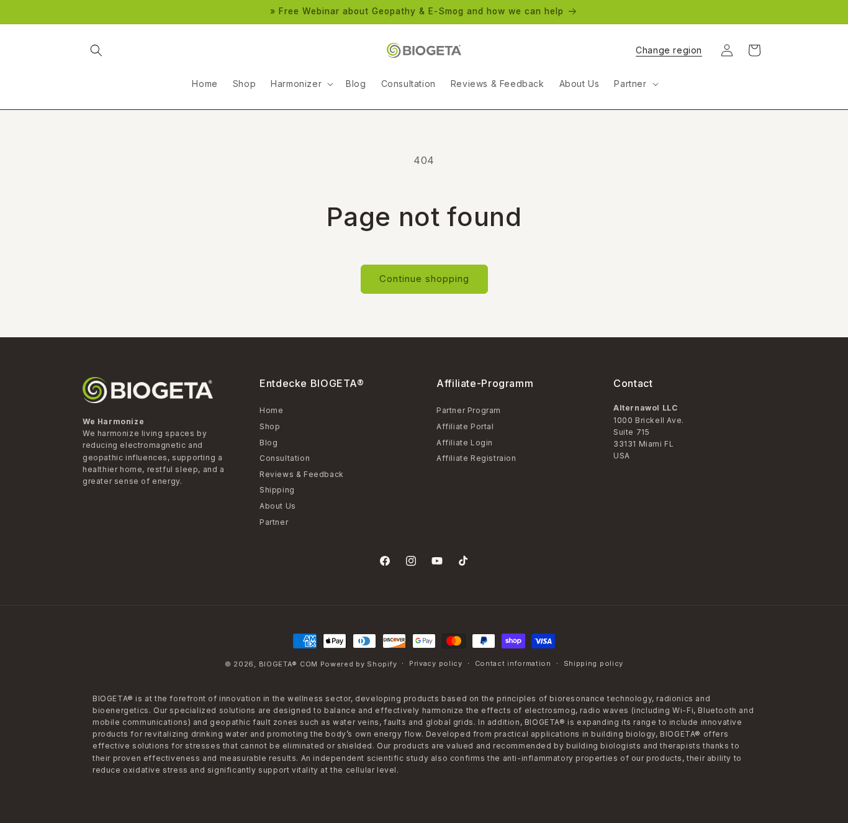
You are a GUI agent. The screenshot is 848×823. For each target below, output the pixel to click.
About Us (277, 506)
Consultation (284, 458)
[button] (96, 50)
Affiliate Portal (465, 426)
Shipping (277, 489)
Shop (269, 426)
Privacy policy (435, 663)
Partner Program (468, 411)
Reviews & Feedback (301, 474)
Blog (268, 442)
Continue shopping (424, 278)
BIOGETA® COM (288, 664)
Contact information (513, 663)
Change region (669, 50)
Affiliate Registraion (476, 458)
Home (271, 411)
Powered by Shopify (358, 664)
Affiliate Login (464, 442)
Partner (273, 522)
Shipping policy (594, 663)
